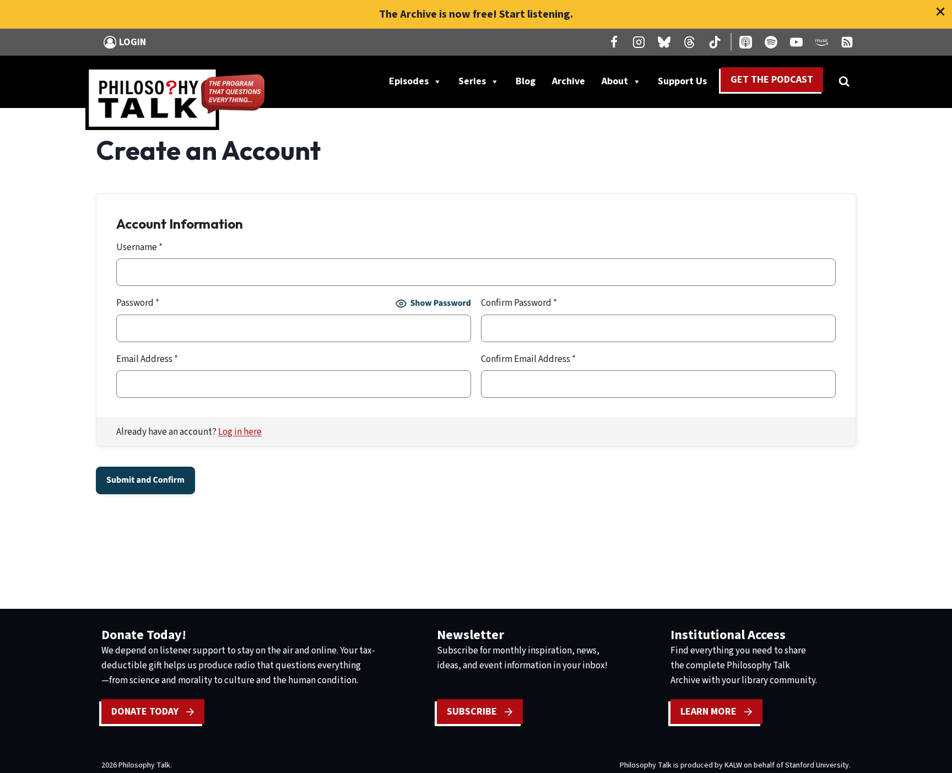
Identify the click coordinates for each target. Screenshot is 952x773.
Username (139, 247)
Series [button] (472, 81)
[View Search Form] (844, 81)
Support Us (686, 84)
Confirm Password (519, 303)
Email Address (147, 359)
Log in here (240, 432)
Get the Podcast (772, 80)
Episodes (409, 81)
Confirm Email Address (528, 359)
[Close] (940, 11)
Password (137, 303)
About (615, 81)
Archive (568, 81)
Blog (526, 81)
